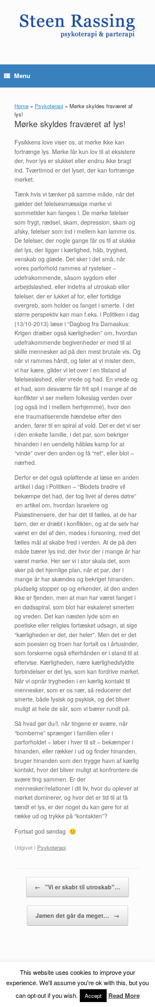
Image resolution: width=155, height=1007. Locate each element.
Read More (124, 995)
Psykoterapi (49, 106)
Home (21, 106)
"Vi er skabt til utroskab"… (77, 887)
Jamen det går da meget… (77, 915)
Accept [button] (93, 996)
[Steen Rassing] (77, 26)
